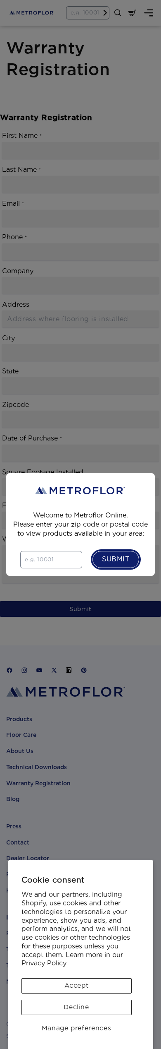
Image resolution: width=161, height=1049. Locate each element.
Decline (76, 1007)
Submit (116, 559)
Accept (76, 985)
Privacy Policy (43, 963)
